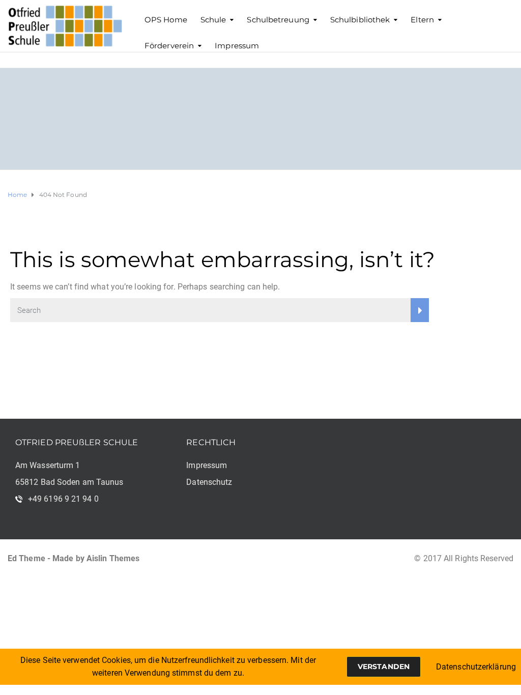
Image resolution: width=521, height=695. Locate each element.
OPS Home (165, 19)
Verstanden (384, 666)
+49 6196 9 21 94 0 (63, 499)
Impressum (237, 45)
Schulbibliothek (360, 19)
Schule (213, 19)
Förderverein (169, 45)
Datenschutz (209, 482)
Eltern (422, 19)
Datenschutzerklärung (476, 667)
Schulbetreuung (278, 19)
